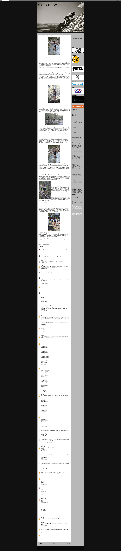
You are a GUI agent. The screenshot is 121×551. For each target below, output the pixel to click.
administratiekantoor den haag (44, 456)
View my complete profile (75, 36)
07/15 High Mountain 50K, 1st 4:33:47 (76, 189)
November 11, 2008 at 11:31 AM (44, 268)
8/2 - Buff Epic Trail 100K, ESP (76, 44)
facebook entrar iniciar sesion (44, 432)
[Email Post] (43, 244)
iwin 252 (42, 322)
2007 (74, 133)
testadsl (42, 501)
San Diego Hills (43, 331)
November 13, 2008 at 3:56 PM (44, 274)
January (75, 132)
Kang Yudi (42, 446)
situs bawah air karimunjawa (44, 378)
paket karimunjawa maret (44, 348)
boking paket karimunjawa (44, 410)
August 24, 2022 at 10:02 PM (44, 537)
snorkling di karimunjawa (44, 408)
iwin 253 (46, 322)
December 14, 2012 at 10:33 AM (44, 324)
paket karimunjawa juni (43, 350)
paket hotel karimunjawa (44, 362)
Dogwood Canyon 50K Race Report (78, 122)
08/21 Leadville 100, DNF (75, 165)
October (75, 123)
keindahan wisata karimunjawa (44, 401)
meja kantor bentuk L (43, 419)
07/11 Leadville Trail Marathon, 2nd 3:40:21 (76, 174)
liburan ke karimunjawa (43, 404)
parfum (41, 330)
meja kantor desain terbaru (44, 423)
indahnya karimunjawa (43, 389)
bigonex (58, 322)
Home (54, 543)
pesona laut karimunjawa (44, 402)
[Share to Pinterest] (48, 244)
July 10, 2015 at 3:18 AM (44, 443)
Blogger (65, 548)
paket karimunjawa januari (44, 346)
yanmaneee (42, 505)
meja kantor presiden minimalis (44, 420)
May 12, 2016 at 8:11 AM (44, 484)
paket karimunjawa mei (43, 349)
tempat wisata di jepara (43, 411)
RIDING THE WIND (49, 5)
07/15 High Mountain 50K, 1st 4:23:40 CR (77, 199)
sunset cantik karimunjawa (44, 407)
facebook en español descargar (44, 433)
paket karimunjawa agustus (44, 352)
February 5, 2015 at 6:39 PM (44, 391)
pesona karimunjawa (43, 390)
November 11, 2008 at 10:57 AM (44, 262)
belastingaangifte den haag (44, 457)
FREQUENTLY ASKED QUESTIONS (77, 38)
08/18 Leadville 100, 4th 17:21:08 (76, 157)
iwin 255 (50, 322)
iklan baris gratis (43, 448)
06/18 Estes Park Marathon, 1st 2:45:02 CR (77, 203)
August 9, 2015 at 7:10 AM (44, 450)
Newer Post (40, 543)
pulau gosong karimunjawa (44, 398)
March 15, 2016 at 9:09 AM (44, 459)
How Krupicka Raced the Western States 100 (77, 142)
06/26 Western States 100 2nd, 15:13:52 (77, 167)
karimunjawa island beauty (44, 397)
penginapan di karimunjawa (44, 375)
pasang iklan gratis (43, 449)
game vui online (43, 321)
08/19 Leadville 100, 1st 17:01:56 (76, 198)
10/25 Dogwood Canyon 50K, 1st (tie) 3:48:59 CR (76, 180)
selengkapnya (42, 480)
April (74, 128)
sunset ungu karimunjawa (44, 399)
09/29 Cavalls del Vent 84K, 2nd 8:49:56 (77, 156)
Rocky (41, 260)
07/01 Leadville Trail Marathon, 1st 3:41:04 (76, 201)
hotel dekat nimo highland (44, 536)
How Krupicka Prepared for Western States (76, 144)
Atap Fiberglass (43, 329)
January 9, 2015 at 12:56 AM (44, 340)
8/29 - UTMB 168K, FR (75, 45)
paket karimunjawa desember (44, 355)
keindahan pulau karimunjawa (44, 387)
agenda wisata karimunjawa (44, 409)
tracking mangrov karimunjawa (44, 385)
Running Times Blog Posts (75, 147)
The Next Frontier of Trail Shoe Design (77, 145)
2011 (74, 114)
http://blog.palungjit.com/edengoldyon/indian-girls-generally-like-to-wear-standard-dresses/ (52, 307)
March (75, 129)
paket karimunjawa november (44, 354)
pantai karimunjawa (43, 412)
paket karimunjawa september (44, 353)
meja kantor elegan (43, 422)
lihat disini (42, 483)
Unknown (42, 315)
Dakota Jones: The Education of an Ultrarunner (76, 137)
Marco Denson (42, 276)
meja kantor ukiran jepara (44, 421)
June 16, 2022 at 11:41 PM (44, 525)
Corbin (42, 254)
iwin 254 (48, 322)
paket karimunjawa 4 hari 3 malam (45, 358)
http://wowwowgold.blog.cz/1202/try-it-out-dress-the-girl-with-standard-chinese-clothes (51, 310)
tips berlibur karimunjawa (44, 388)
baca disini (42, 479)
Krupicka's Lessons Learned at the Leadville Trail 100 (76, 140)
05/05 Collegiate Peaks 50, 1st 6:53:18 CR (77, 190)
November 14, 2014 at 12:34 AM (44, 332)
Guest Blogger (42, 489)
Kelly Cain (42, 486)
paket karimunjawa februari (44, 347)
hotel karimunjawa (43, 361)
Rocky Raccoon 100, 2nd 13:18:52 (76, 162)
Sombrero (42, 335)
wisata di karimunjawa (43, 386)
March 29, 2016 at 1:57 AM (44, 468)
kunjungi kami (42, 482)
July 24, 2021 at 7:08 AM (44, 514)
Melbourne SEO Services (54, 442)
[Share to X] (46, 244)
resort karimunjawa (43, 376)
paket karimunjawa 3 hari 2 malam (45, 357)
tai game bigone (61, 322)
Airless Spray (42, 338)
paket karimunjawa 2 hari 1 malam (45, 356)
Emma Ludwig (42, 498)
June (74, 126)
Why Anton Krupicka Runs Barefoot (76, 146)
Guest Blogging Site (43, 491)
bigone (56, 322)
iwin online (64, 322)
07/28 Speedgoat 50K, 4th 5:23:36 (76, 158)
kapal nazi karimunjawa (44, 400)
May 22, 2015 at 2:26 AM (44, 435)
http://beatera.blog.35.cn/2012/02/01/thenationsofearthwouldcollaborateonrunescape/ (51, 311)
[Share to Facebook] (47, 244)
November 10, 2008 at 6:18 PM (44, 257)
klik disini (42, 481)
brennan (42, 285)
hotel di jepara (42, 377)
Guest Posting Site (43, 494)
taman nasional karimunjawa (44, 371)
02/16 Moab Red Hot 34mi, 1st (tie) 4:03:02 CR (76, 184)
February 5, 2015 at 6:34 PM (44, 364)
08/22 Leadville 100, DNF (75, 172)
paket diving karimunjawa (44, 383)
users (41, 499)
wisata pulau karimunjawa (44, 403)
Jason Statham (42, 471)
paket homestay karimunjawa (44, 381)
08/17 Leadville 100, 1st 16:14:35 (76, 188)
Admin (41, 342)
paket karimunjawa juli (43, 351)
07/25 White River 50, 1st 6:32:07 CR (76, 173)
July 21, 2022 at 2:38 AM (44, 532)
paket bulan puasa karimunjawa (44, 370)
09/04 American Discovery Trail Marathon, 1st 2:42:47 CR (76, 197)
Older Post (68, 543)
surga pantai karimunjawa (44, 405)
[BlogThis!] (45, 244)
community (42, 500)
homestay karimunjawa (43, 359)
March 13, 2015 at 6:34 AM (44, 426)
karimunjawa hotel (43, 363)
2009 (74, 116)
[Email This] (44, 244)
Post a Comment (42, 539)
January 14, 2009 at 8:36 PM (44, 294)
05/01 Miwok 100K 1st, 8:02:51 (76, 168)
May (74, 127)
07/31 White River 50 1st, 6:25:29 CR (76, 166)
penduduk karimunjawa (43, 384)
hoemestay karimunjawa (44, 380)
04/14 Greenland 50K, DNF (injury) (76, 191)
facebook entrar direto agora (44, 434)
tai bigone (54, 322)
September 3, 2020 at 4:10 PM (44, 495)
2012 (74, 113)
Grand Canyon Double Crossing (77, 121)
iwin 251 (44, 322)
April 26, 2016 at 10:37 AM (44, 475)
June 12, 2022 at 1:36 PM (44, 519)
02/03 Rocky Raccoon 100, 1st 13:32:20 (77, 192)
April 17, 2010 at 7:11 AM (44, 301)
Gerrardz (42, 438)
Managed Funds (42, 465)
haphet (41, 517)
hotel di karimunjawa (43, 374)
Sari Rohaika (42, 477)
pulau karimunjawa (43, 372)
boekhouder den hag (43, 458)
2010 (74, 115)
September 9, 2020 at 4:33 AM (44, 502)
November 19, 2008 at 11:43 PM (44, 283)
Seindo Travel (42, 534)
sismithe (42, 528)
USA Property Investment (44, 442)
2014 (74, 110)
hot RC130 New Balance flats (48, 111)
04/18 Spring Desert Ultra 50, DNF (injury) (76, 176)
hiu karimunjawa (43, 406)
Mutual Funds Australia (43, 466)
